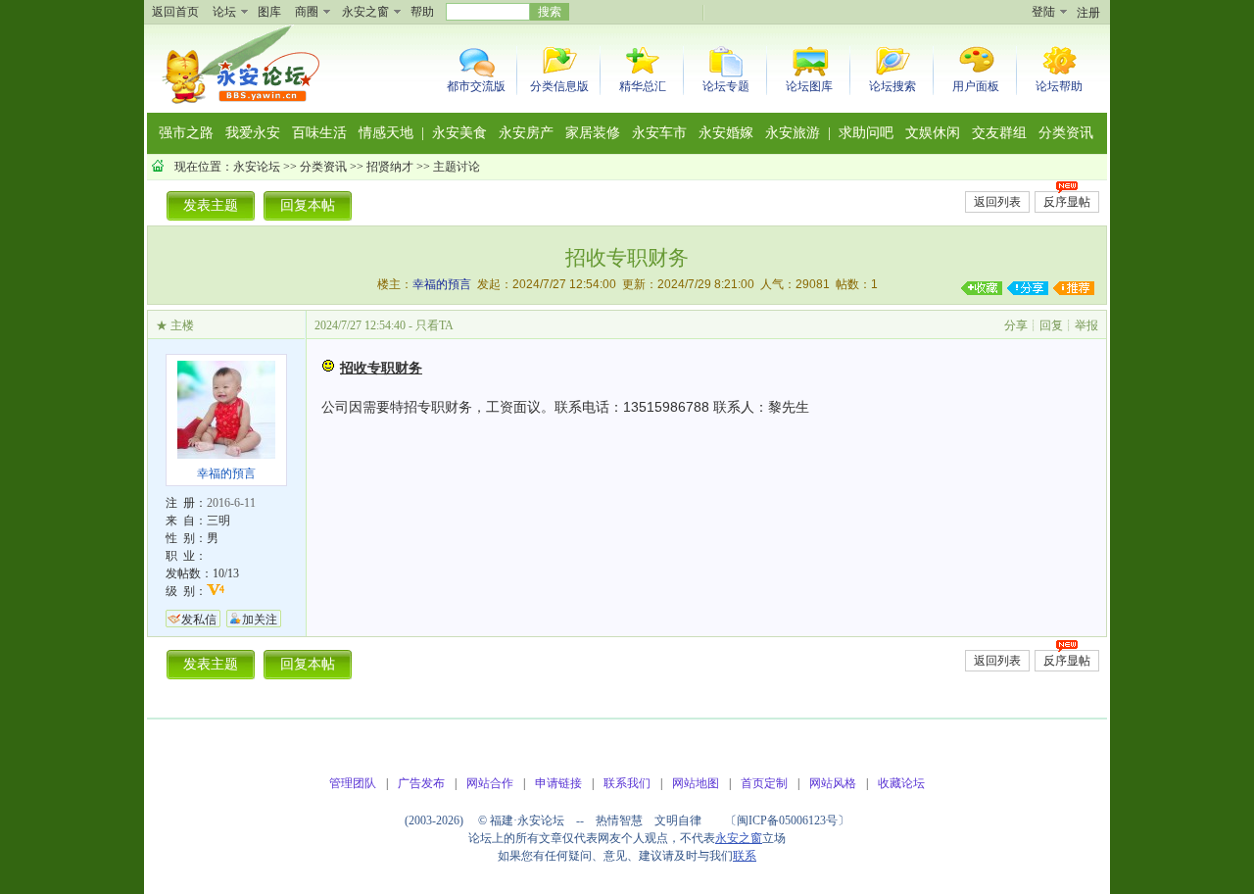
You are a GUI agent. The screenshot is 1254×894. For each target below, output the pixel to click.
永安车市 (659, 132)
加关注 (259, 619)
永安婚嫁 (726, 132)
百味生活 (319, 132)
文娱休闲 (932, 132)
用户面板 (975, 86)
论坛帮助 (1059, 86)
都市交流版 (476, 86)
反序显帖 (1066, 202)
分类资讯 (1065, 132)
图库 (269, 12)
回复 (1051, 325)
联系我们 (627, 783)
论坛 (224, 12)
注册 (1088, 13)
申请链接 (558, 783)
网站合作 (489, 783)
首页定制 (764, 783)
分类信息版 (559, 86)
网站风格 (832, 783)
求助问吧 (866, 132)
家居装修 (592, 132)
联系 (744, 856)
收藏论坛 (901, 783)
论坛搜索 (892, 86)
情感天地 (386, 132)
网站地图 (695, 783)
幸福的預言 (441, 284)
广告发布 (421, 783)
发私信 (199, 619)
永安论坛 (256, 167)
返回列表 (997, 202)
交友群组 (999, 132)
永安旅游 (792, 132)
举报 (1086, 325)
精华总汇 (642, 86)
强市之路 (186, 132)
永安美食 (459, 132)
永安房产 (526, 132)
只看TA (434, 325)
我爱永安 (252, 132)
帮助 (422, 12)
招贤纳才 (389, 167)
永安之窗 (365, 12)
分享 (1016, 325)
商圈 (306, 12)
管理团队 (352, 783)
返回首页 (175, 12)
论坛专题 (725, 86)
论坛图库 (809, 86)
